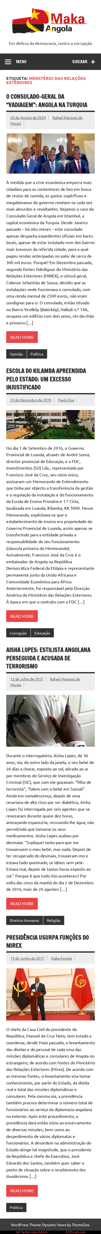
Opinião (16, 354)
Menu (21, 61)
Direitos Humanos (24, 920)
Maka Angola (61, 958)
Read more (22, 337)
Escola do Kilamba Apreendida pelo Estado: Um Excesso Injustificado (46, 379)
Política (37, 354)
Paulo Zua (66, 400)
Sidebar (79, 61)
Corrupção (18, 633)
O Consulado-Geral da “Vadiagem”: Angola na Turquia (46, 100)
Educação (42, 633)
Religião (53, 920)
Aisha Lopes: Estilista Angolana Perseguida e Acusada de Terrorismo (48, 658)
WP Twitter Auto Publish (31, 1232)
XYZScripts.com (75, 1232)
